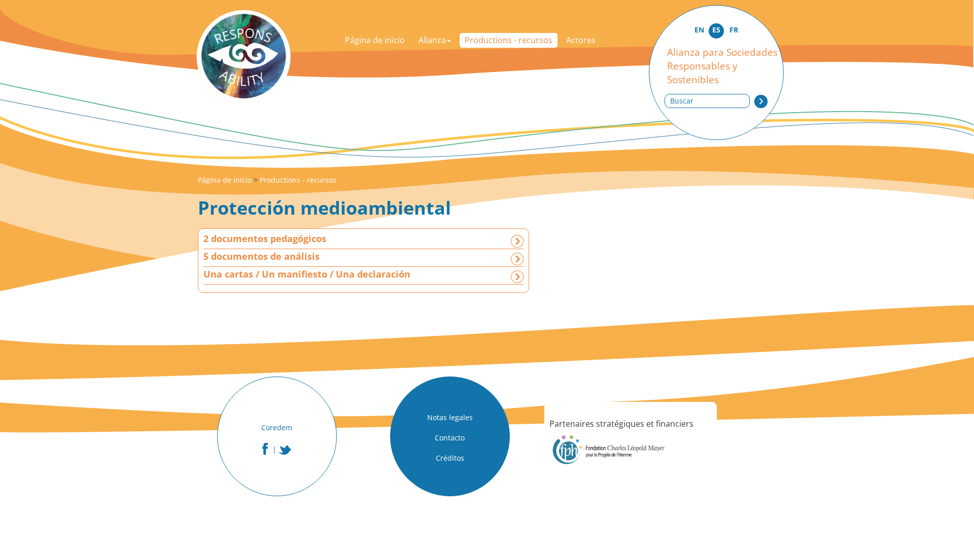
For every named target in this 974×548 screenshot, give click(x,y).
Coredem (276, 427)
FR (733, 30)
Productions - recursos (508, 40)
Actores (581, 40)
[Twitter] (285, 450)
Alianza (432, 40)
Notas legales (450, 417)
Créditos (450, 458)
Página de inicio (375, 40)
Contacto (450, 437)
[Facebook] (265, 449)
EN (699, 30)
